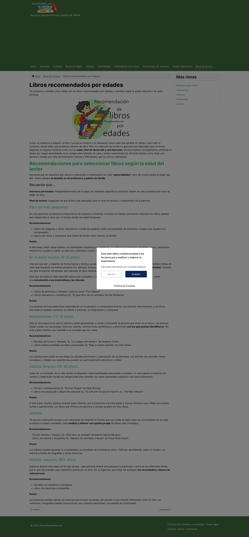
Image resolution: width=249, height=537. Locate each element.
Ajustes (111, 274)
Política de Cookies (124, 285)
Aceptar (136, 274)
